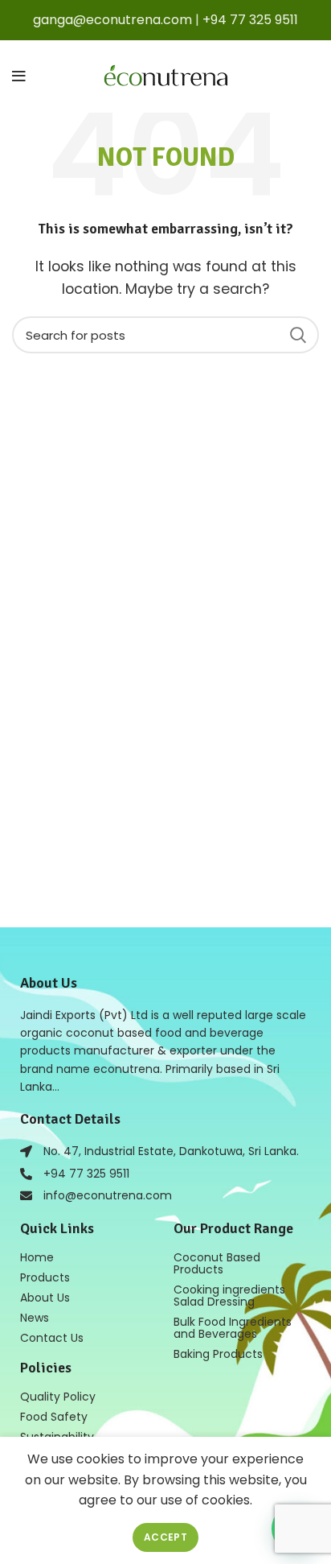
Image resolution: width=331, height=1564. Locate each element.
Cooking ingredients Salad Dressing (229, 1295)
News (34, 1318)
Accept (165, 1537)
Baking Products (218, 1354)
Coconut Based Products (217, 1263)
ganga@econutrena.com (112, 19)
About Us (45, 1298)
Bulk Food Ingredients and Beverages (233, 1328)
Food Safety (54, 1417)
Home (37, 1257)
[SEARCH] (297, 334)
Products (45, 1277)
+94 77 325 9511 (250, 19)
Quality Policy (58, 1397)
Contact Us (52, 1338)
